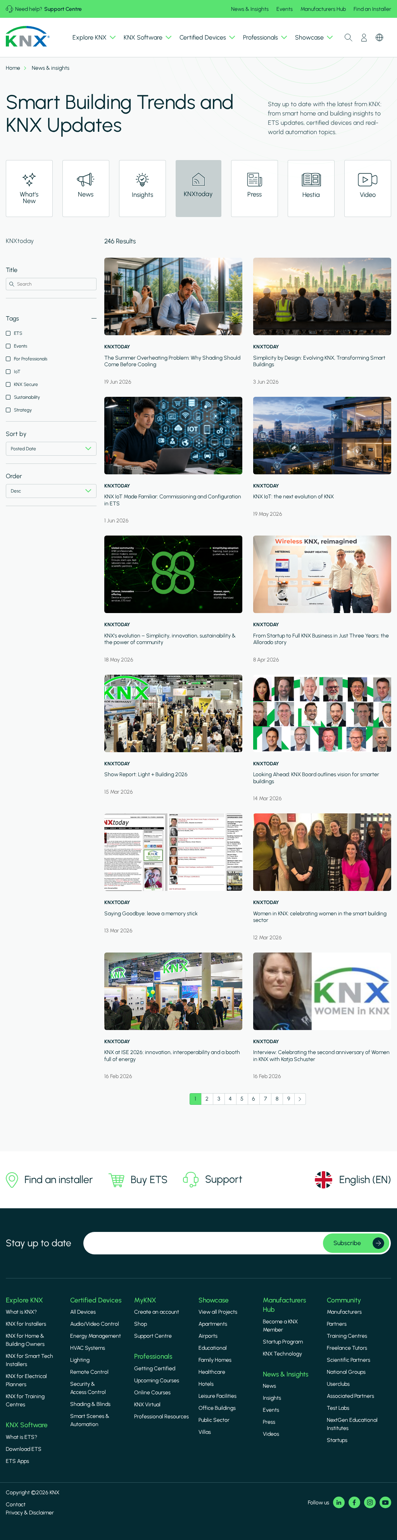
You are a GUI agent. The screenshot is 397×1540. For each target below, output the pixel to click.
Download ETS (23, 1449)
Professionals (153, 1356)
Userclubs (338, 1384)
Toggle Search (348, 37)
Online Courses (152, 1392)
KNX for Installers (26, 1324)
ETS (18, 333)
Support (223, 1179)
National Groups (346, 1372)
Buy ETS (149, 1179)
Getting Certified (154, 1368)
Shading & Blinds (90, 1404)
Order (14, 476)
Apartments (212, 1324)
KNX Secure (26, 384)
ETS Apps (17, 1461)
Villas (204, 1432)
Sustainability (27, 397)
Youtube (385, 1502)
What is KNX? (21, 1312)
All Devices (83, 1312)
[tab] (29, 188)
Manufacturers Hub (323, 9)
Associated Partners (350, 1396)
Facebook (354, 1502)
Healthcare (211, 1372)
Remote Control (89, 1372)
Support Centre (63, 9)
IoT (17, 371)
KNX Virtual (147, 1404)
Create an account (156, 1312)
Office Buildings (217, 1408)
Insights (272, 1398)
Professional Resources (161, 1416)
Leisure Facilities (217, 1396)
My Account (364, 37)
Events (284, 9)
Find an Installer (372, 9)
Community (344, 1300)
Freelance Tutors (347, 1348)
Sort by (16, 434)
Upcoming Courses (156, 1380)
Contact (16, 1504)
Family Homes (214, 1360)
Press (269, 1422)
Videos (271, 1434)
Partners (337, 1324)
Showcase (213, 1300)
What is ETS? (21, 1437)
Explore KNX (24, 1300)
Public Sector (214, 1420)
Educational (212, 1348)
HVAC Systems (87, 1348)
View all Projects (217, 1312)
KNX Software (27, 1425)
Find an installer (58, 1179)
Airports (207, 1336)
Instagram (370, 1502)
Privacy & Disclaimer (30, 1512)
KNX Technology (282, 1354)
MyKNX (145, 1300)
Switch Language (379, 37)
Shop (140, 1324)
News (269, 1386)
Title (11, 270)
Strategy (23, 410)
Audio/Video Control (94, 1324)
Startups (337, 1440)
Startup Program (283, 1341)
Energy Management (95, 1336)
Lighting (80, 1360)
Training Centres (347, 1336)
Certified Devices (95, 1300)
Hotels (206, 1384)
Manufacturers (344, 1312)
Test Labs (338, 1408)
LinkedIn (339, 1502)
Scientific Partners (348, 1360)
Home (13, 68)
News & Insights (250, 9)
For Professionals (30, 359)
